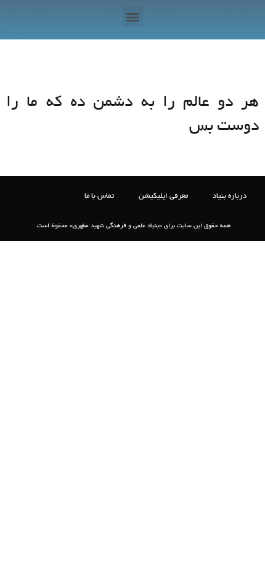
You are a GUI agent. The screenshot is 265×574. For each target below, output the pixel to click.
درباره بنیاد (230, 196)
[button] (133, 16)
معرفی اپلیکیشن (163, 196)
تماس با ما (99, 196)
